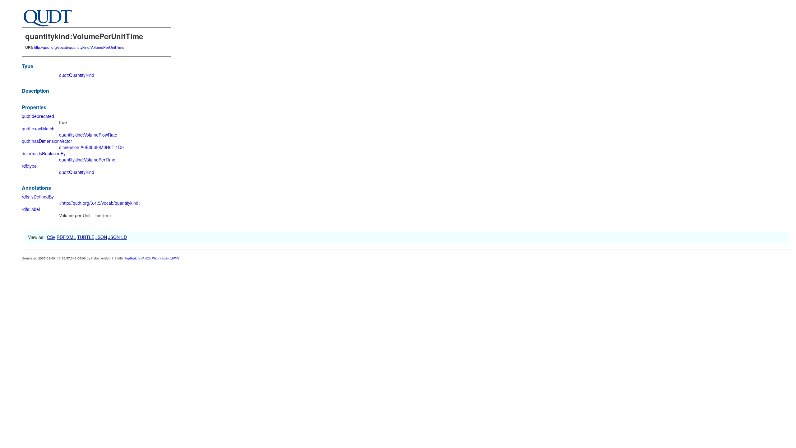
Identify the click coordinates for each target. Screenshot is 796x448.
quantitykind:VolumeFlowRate (88, 135)
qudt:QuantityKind (76, 75)
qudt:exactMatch (38, 128)
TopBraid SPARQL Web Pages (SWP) (152, 258)
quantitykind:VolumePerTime (87, 159)
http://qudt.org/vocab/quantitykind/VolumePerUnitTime (79, 47)
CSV (51, 237)
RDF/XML (66, 237)
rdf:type (29, 166)
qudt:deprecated (38, 116)
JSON (101, 237)
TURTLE (85, 237)
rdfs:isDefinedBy (38, 197)
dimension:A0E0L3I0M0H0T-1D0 (91, 147)
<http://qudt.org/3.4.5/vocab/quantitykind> (100, 203)
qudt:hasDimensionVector (47, 141)
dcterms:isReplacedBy (44, 153)
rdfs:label (31, 209)
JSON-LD (117, 237)
